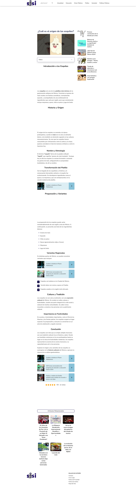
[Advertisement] (68, 18)
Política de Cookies (73, 481)
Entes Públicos (78, 3)
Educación (69, 3)
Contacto (71, 475)
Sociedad (94, 3)
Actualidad (60, 3)
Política (87, 3)
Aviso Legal (72, 477)
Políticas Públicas (104, 3)
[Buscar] (52, 3)
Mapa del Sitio (72, 483)
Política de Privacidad (74, 479)
